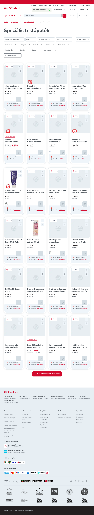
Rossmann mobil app (45, 414)
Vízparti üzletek (43, 425)
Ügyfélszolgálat (80, 417)
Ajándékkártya (43, 419)
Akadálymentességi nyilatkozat (8, 435)
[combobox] (43, 15)
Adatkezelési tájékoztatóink (10, 425)
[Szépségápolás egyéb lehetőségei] (20, 22)
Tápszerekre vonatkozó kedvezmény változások (9, 418)
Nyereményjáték (26, 430)
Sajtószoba (24, 425)
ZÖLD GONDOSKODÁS (40, 10)
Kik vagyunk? (25, 414)
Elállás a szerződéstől (9, 428)
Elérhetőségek (79, 414)
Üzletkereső (79, 422)
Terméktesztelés (44, 430)
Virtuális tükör (43, 427)
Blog (23, 427)
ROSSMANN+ (43, 5)
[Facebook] (75, 481)
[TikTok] (71, 481)
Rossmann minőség (26, 417)
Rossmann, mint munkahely (65, 417)
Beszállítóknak (79, 419)
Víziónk (23, 419)
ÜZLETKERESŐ (53, 5)
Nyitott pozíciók (62, 414)
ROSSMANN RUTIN (84, 5)
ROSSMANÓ (72, 5)
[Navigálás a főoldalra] (11, 8)
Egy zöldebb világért (27, 422)
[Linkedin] (87, 481)
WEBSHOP (33, 5)
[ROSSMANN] (11, 392)
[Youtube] (83, 481)
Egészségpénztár (44, 422)
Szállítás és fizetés (8, 414)
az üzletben (17, 105)
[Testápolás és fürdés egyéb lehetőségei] (36, 22)
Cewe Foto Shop (44, 417)
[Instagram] (79, 481)
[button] (61, 10)
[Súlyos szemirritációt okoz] (50, 152)
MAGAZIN (63, 5)
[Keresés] (64, 16)
